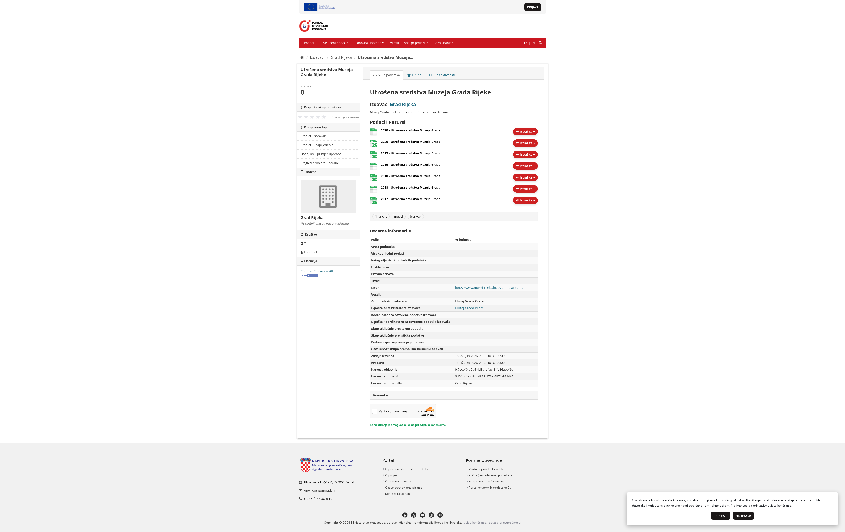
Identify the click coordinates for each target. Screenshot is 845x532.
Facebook (310, 252)
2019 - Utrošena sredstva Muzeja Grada (410, 153)
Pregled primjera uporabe (320, 163)
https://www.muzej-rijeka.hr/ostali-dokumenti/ (489, 287)
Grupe (416, 75)
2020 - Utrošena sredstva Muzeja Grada (410, 130)
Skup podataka (388, 75)
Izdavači (317, 57)
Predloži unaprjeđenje (317, 145)
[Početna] (302, 57)
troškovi (415, 216)
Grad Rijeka (341, 57)
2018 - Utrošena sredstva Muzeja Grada (410, 176)
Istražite (526, 131)
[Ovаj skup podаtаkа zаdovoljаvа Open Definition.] (309, 275)
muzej (398, 216)
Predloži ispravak (313, 136)
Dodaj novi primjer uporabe (321, 154)
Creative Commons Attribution (323, 271)
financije (381, 216)
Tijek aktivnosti (443, 75)
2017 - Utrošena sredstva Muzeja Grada (410, 199)
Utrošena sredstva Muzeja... (385, 57)
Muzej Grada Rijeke (469, 308)
